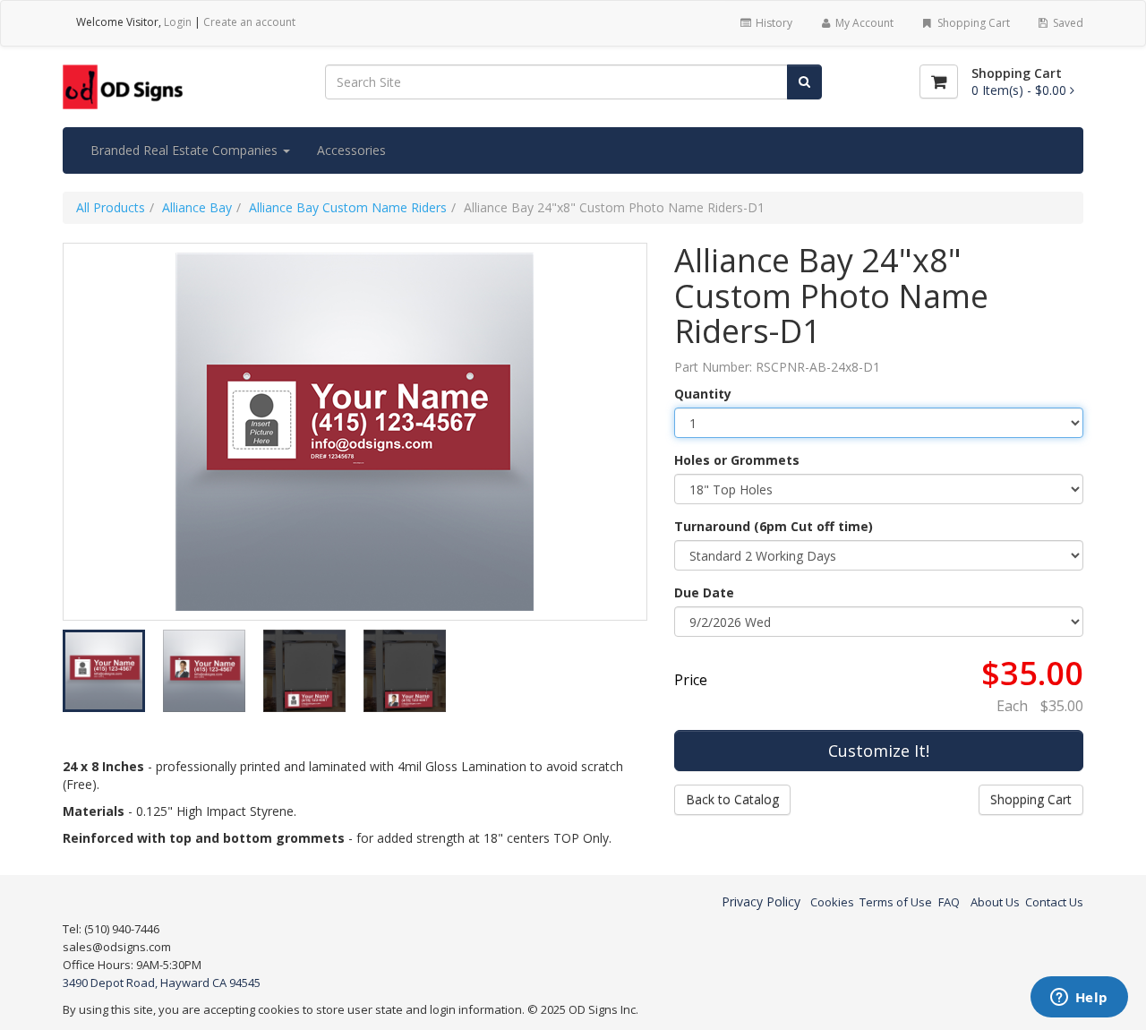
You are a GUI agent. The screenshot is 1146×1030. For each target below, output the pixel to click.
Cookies (832, 902)
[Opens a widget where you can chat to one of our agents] (1079, 998)
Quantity (702, 393)
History (772, 22)
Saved (1066, 22)
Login (178, 22)
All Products (110, 207)
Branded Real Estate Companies (185, 150)
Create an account (249, 22)
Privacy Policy (761, 901)
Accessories (351, 150)
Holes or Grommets (737, 459)
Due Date (704, 592)
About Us (995, 902)
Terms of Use (896, 902)
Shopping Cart (972, 22)
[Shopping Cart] (938, 81)
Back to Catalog (732, 799)
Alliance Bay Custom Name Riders (348, 207)
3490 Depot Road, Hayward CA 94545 (162, 982)
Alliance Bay (197, 207)
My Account (863, 22)
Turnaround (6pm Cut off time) (773, 526)
